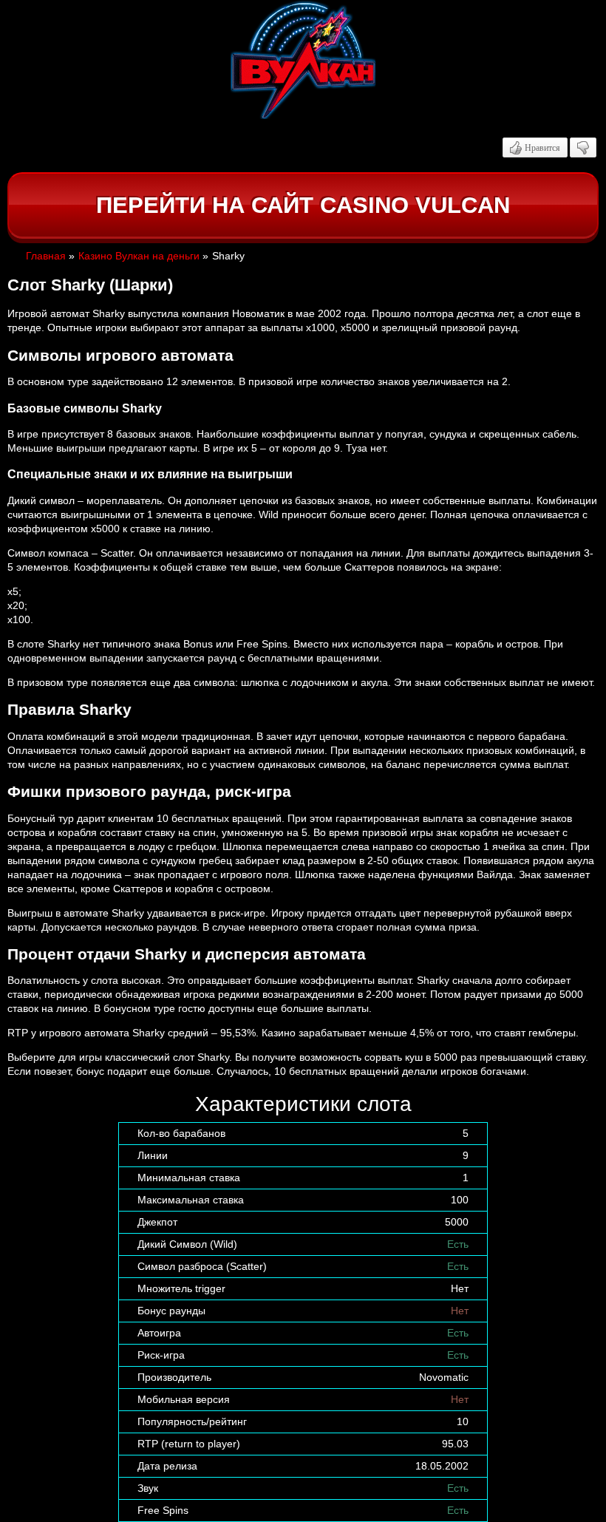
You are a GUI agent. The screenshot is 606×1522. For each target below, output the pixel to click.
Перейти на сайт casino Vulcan (303, 205)
